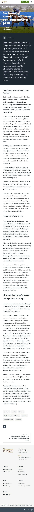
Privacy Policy (28, 505)
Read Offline (21, 472)
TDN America (7, 483)
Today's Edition (7, 469)
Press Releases (22, 474)
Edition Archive (7, 472)
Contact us (21, 483)
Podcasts (20, 469)
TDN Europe (7, 486)
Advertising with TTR (24, 486)
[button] (4, 38)
